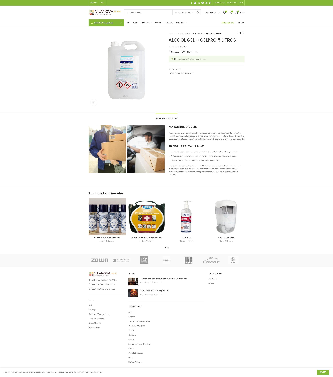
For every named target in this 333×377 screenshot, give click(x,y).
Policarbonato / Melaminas (139, 321)
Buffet (131, 348)
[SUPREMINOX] (122, 260)
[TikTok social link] (210, 3)
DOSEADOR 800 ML (226, 237)
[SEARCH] (198, 12)
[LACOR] (211, 260)
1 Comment (158, 283)
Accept (323, 372)
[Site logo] (105, 12)
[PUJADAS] (166, 260)
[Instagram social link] (198, 3)
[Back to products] (239, 33)
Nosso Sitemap (95, 323)
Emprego (92, 309)
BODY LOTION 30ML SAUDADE (107, 237)
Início (171, 33)
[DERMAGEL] (186, 216)
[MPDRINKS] (189, 260)
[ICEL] (233, 260)
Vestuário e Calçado (136, 326)
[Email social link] (195, 3)
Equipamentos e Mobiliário (139, 344)
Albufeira (212, 279)
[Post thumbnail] (133, 281)
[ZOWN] (100, 260)
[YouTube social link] (203, 3)
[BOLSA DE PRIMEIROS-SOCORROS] (146, 216)
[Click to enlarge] (94, 102)
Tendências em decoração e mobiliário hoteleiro (163, 278)
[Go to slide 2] (168, 247)
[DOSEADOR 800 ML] (226, 216)
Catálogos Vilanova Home (99, 314)
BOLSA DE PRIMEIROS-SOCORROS (146, 237)
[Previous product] (236, 33)
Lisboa (211, 283)
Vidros (131, 330)
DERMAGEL (186, 237)
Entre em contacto (96, 318)
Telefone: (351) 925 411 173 (103, 284)
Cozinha (131, 317)
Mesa (130, 357)
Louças (131, 339)
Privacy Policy (94, 328)
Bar (129, 312)
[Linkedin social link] (206, 3)
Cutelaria (132, 335)
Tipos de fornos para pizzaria (154, 290)
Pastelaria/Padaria (135, 353)
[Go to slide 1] (165, 247)
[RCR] (144, 260)
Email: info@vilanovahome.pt (103, 289)
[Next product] (243, 33)
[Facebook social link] (191, 3)
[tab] (166, 117)
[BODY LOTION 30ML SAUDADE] (107, 216)
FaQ (90, 305)
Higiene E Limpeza (183, 33)
